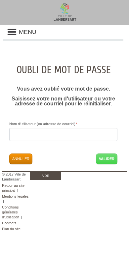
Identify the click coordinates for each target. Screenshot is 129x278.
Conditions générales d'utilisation (10, 212)
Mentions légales (15, 196)
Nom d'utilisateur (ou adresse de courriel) (43, 124)
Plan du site (11, 229)
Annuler (20, 159)
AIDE (45, 176)
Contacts (9, 223)
